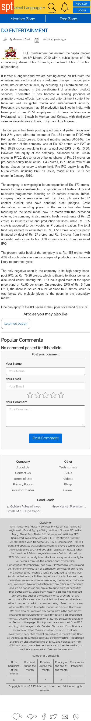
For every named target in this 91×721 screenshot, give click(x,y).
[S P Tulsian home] (7, 7)
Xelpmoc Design (15, 323)
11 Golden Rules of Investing (26, 506)
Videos (68, 479)
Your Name (14, 363)
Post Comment (46, 438)
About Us (22, 467)
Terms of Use (23, 479)
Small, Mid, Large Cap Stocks (27, 511)
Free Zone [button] (68, 19)
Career (68, 490)
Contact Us (23, 473)
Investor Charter (22, 490)
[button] (64, 7)
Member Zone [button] (22, 19)
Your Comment (16, 402)
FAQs (68, 473)
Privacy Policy (23, 484)
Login (81, 10)
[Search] (51, 8)
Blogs (68, 484)
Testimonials (68, 467)
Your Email (13, 379)
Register (81, 3)
